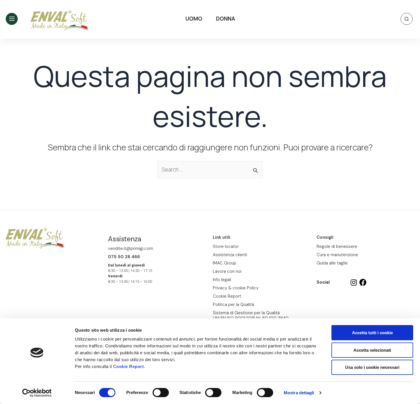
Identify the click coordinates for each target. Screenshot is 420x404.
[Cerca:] (210, 170)
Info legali (222, 279)
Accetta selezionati (372, 350)
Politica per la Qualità (233, 304)
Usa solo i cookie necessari (372, 367)
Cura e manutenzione (337, 255)
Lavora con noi (227, 271)
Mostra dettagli (299, 392)
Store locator (226, 246)
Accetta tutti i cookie (372, 332)
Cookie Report (128, 366)
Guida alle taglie (332, 263)
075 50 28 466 (124, 257)
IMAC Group (224, 263)
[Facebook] (363, 282)
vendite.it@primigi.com (130, 248)
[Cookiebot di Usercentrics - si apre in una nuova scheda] (37, 393)
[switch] (161, 392)
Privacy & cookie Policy (236, 288)
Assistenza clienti (230, 255)
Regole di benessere (337, 246)
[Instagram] (353, 282)
